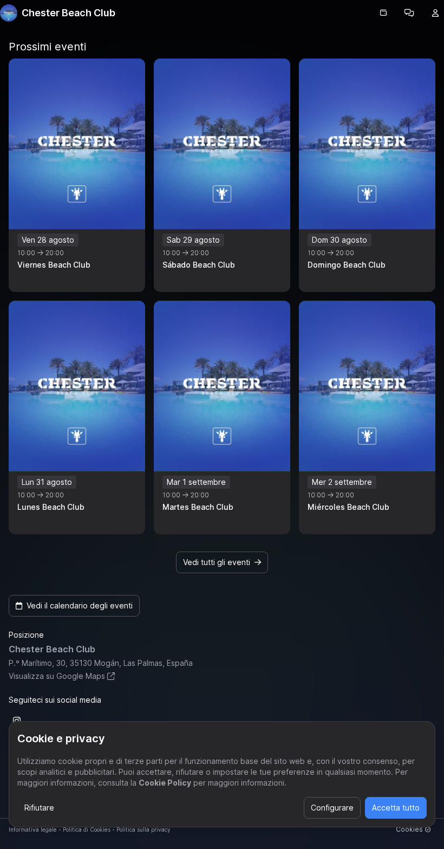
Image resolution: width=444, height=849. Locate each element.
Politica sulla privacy (143, 829)
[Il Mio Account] (435, 13)
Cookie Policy (165, 782)
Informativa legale (33, 829)
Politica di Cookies (86, 829)
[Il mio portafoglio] (383, 13)
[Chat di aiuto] (409, 13)
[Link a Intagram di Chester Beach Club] (17, 720)
